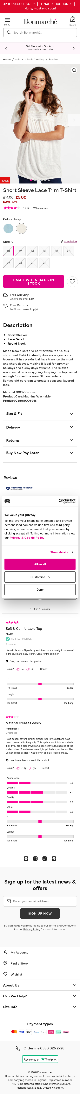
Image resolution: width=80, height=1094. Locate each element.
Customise (37, 576)
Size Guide (70, 241)
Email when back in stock (33, 281)
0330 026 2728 (52, 1047)
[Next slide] (74, 48)
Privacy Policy (31, 929)
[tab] (31, 180)
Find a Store (19, 963)
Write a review (40, 208)
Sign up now (40, 913)
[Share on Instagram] (35, 858)
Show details (59, 552)
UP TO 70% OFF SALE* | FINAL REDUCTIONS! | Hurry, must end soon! (40, 6)
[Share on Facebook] (26, 858)
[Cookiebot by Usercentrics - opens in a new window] (59, 501)
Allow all (40, 564)
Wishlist (16, 974)
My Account (19, 952)
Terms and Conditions (62, 925)
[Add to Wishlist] (72, 281)
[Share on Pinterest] (54, 858)
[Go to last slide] (6, 48)
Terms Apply (29, 309)
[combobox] (40, 32)
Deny (40, 589)
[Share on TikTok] (44, 858)
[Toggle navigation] (7, 19)
